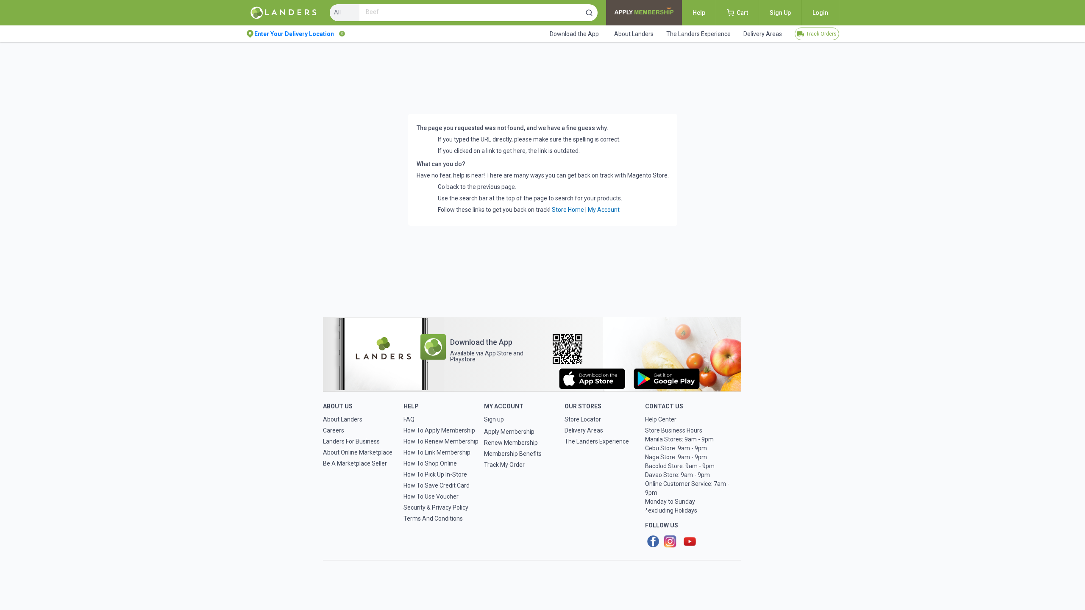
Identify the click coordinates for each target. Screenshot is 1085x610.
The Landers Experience (597, 441)
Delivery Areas (584, 430)
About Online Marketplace (357, 452)
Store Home (568, 209)
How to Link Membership (436, 452)
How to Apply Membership (439, 430)
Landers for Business (351, 441)
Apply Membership (509, 431)
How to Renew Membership (441, 441)
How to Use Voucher (431, 496)
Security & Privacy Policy (435, 507)
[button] (589, 12)
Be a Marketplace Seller (355, 463)
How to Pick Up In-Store (435, 474)
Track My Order (504, 464)
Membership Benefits (513, 453)
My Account (604, 209)
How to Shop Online (430, 463)
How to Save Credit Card (436, 485)
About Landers (342, 419)
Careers (333, 430)
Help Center (660, 419)
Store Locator (583, 419)
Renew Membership (511, 442)
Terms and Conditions (433, 518)
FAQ (409, 419)
